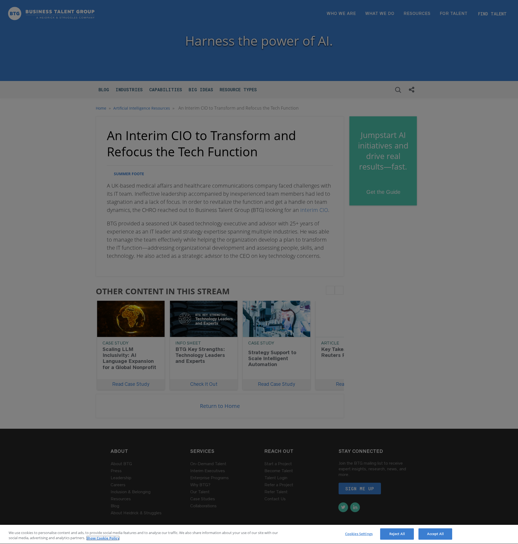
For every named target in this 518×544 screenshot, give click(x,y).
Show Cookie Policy (103, 538)
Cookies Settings (359, 533)
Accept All (435, 533)
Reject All (397, 533)
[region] (259, 534)
